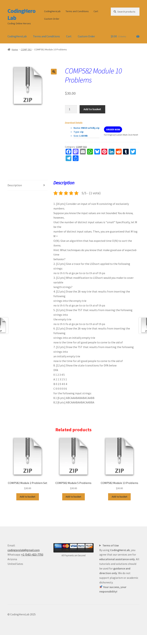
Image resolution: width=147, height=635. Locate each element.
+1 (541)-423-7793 (32, 554)
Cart (96, 11)
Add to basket (92, 109)
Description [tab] (15, 185)
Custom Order (51, 18)
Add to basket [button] (27, 496)
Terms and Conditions (77, 11)
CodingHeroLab (21, 14)
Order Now (113, 129)
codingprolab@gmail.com (24, 550)
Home (15, 49)
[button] (54, 71)
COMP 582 (26, 49)
